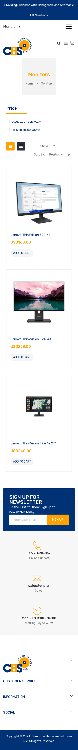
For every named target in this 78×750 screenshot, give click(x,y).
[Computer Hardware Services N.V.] (17, 46)
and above (26, 130)
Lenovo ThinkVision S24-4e (30, 235)
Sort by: (39, 154)
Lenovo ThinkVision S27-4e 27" (33, 443)
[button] (38, 253)
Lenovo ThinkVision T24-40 (31, 339)
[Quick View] (39, 197)
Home (29, 83)
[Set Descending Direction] (69, 154)
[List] (21, 146)
